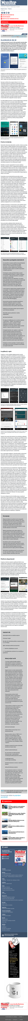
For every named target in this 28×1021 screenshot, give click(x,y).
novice (9, 805)
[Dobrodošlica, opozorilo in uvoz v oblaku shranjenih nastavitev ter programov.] (14, 60)
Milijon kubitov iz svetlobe (7, 905)
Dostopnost (15, 1019)
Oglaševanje (13, 6)
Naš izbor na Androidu (6, 928)
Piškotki (8, 6)
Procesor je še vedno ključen (7, 912)
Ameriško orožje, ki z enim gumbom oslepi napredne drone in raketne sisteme (16, 807)
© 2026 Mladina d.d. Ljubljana (11, 1016)
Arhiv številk (6, 858)
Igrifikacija (4, 927)
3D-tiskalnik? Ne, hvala (6, 873)
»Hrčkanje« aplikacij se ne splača (8, 897)
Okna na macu (5, 919)
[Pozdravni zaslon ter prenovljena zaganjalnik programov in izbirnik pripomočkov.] (14, 128)
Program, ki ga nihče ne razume (8, 890)
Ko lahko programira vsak (7, 888)
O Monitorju (3, 6)
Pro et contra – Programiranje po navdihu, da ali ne (12, 876)
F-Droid (3, 925)
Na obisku (4, 893)
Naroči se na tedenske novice (10, 18)
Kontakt (18, 6)
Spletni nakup (6, 16)
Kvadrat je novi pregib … (6, 915)
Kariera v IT (4, 903)
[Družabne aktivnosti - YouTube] (6, 13)
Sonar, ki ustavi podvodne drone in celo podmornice (16, 832)
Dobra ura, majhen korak (7, 883)
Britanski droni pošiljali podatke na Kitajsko (16, 826)
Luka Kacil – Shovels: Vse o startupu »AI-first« (11, 880)
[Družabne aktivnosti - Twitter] (4, 13)
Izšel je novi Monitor (6, 887)
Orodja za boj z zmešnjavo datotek (8, 920)
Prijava (10, 8)
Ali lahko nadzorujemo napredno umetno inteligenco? (12, 875)
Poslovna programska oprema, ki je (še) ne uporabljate (12, 900)
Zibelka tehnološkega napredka (8, 908)
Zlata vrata (4, 922)
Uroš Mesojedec (17, 35)
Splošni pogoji (8, 1019)
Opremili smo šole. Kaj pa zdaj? (8, 898)
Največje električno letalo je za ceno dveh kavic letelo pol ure (16, 821)
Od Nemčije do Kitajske (6, 870)
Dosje (25, 34)
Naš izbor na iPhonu (6, 930)
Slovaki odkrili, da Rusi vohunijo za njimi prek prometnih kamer (16, 838)
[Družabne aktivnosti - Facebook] (2, 13)
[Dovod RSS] (8, 13)
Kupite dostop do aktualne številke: (11, 934)
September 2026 (5, 853)
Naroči (2, 790)
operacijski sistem (22, 36)
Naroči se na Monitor (8, 15)
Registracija (4, 8)
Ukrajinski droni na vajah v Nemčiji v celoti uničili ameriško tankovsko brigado (16, 814)
